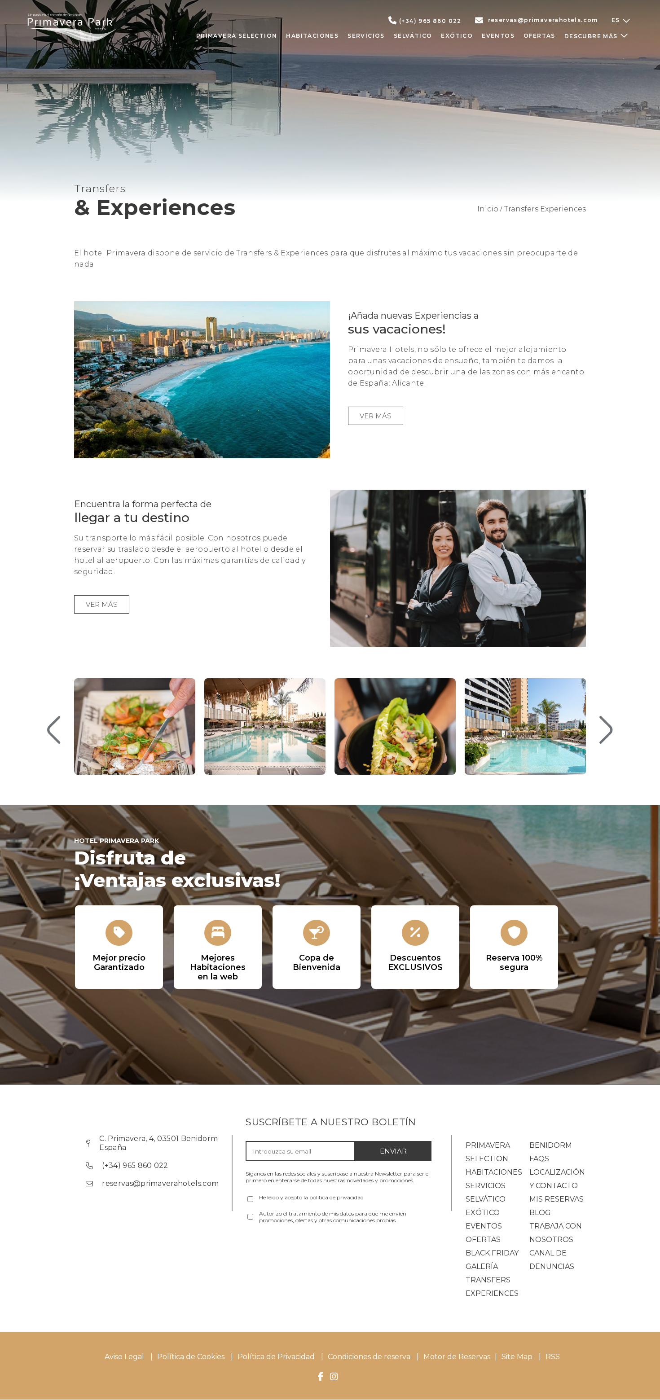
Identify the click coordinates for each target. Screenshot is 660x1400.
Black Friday (492, 1253)
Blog (540, 1212)
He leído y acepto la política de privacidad (311, 1197)
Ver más (376, 416)
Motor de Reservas (456, 1356)
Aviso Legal (124, 1356)
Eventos (484, 1226)
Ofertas (483, 1239)
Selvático (486, 1199)
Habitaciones (494, 1172)
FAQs (539, 1158)
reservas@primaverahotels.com (543, 20)
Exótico (483, 1212)
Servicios (486, 1185)
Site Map (518, 1356)
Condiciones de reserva (369, 1356)
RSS (553, 1356)
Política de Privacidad (276, 1356)
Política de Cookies (190, 1356)
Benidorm (550, 1145)
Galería (482, 1266)
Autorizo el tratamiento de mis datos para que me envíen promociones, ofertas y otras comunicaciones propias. (332, 1217)
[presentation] (54, 730)
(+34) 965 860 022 (430, 21)
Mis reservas (556, 1199)
